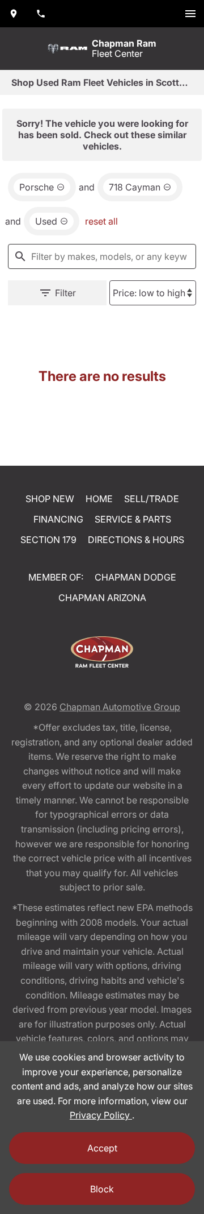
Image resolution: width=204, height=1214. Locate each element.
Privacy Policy (101, 1115)
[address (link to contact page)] (13, 14)
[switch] (190, 13)
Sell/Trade (151, 498)
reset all (101, 221)
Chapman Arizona (102, 597)
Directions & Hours (136, 539)
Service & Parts (133, 519)
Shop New (50, 498)
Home (99, 498)
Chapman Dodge (135, 577)
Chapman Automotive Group (120, 706)
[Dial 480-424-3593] (40, 14)
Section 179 (48, 539)
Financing (58, 519)
